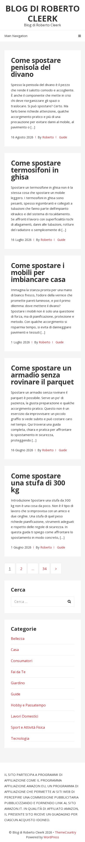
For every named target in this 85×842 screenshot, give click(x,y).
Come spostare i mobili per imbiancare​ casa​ (38, 272)
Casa (15, 649)
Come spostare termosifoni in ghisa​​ (36, 169)
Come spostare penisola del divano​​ (36, 67)
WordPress (51, 837)
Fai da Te (18, 671)
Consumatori (21, 660)
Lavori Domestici (24, 716)
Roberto (48, 137)
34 (46, 568)
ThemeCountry (65, 832)
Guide (63, 137)
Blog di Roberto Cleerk (42, 13)
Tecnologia (20, 738)
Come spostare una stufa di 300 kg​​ (38, 482)
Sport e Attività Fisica (28, 727)
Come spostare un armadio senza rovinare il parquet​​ (42, 374)
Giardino (18, 683)
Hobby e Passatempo (28, 705)
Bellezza (17, 638)
